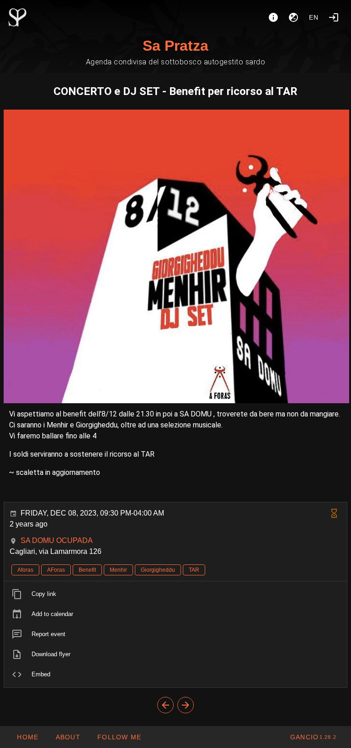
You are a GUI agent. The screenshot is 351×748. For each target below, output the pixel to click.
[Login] (334, 17)
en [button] (314, 17)
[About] (273, 17)
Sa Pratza (175, 45)
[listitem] (175, 594)
